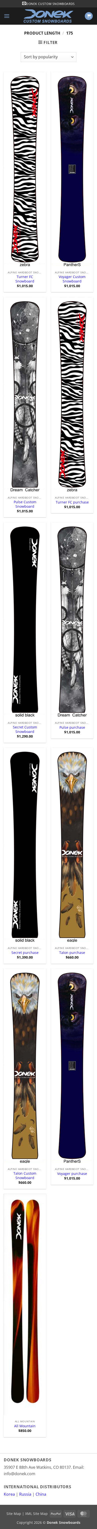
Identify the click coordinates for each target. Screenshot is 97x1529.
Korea (9, 1494)
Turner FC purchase (72, 502)
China (41, 1494)
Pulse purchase (72, 727)
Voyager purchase (72, 1173)
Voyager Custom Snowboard (72, 279)
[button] (7, 16)
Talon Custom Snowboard (24, 1175)
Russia (25, 1494)
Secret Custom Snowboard (25, 729)
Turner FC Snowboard (24, 279)
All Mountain (25, 1426)
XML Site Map (36, 1513)
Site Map (13, 1513)
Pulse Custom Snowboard (25, 504)
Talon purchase (72, 952)
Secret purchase (25, 952)
